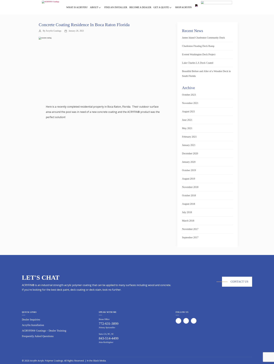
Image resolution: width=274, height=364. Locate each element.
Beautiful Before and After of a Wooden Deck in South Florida (206, 73)
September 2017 (190, 237)
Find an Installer (115, 7)
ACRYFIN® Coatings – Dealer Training (44, 330)
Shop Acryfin (183, 7)
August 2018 (188, 204)
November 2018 (190, 187)
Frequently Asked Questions (38, 336)
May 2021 (187, 128)
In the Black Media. (96, 360)
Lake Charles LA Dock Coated (197, 62)
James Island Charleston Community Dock (203, 37)
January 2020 (189, 162)
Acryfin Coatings (53, 31)
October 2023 (189, 94)
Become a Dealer (140, 7)
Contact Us (239, 281)
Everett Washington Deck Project (198, 54)
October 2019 (189, 170)
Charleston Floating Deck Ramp (198, 46)
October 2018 (189, 195)
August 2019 (188, 178)
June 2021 (187, 120)
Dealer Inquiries (31, 319)
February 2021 (189, 136)
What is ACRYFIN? (77, 7)
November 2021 (190, 103)
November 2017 (190, 229)
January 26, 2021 (76, 31)
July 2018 (187, 212)
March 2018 (188, 220)
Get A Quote (161, 7)
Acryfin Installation (33, 325)
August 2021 (188, 111)
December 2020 (190, 153)
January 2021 (189, 145)
